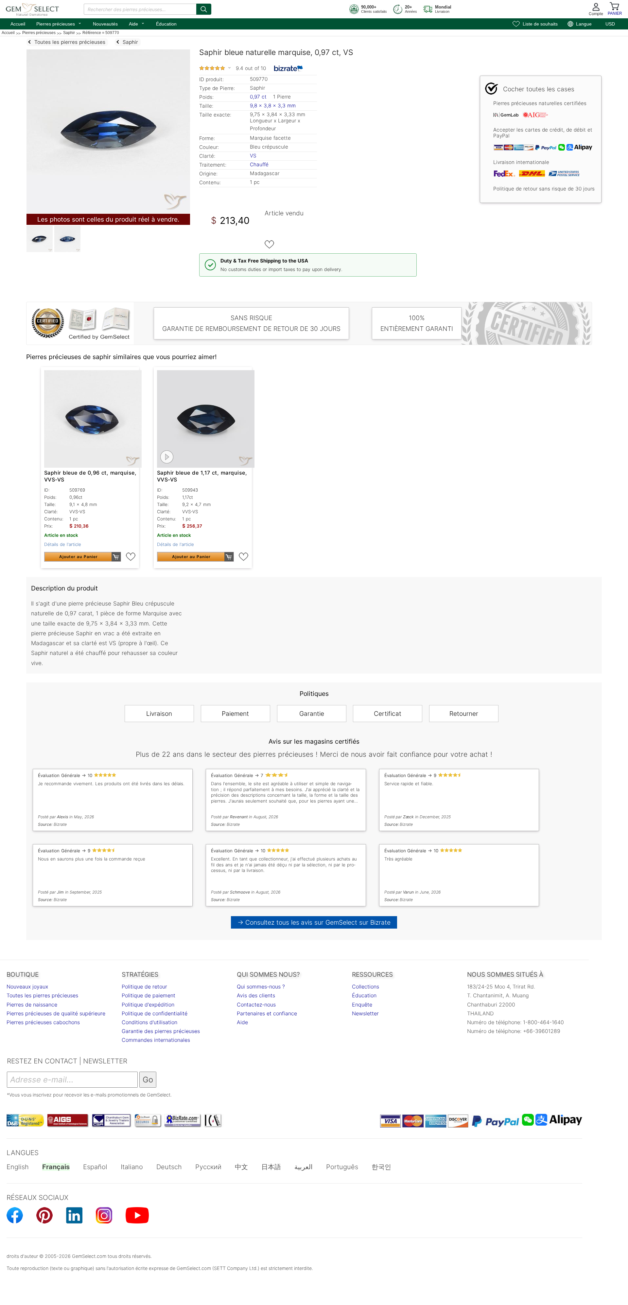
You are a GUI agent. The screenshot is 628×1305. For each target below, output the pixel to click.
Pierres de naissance (32, 1004)
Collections (365, 986)
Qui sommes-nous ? (261, 986)
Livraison (159, 713)
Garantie (311, 713)
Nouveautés (105, 24)
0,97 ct (259, 97)
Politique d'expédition (148, 1004)
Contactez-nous (256, 1004)
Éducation (166, 24)
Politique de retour (144, 986)
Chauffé (259, 164)
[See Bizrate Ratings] (288, 68)
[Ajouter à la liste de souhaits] (269, 244)
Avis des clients (256, 995)
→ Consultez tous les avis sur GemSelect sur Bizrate (314, 922)
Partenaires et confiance (267, 1013)
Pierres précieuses (59, 23)
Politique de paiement (148, 995)
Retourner (463, 713)
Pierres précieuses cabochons (43, 1022)
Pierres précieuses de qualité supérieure (56, 1013)
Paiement (235, 713)
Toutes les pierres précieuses (42, 995)
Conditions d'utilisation (149, 1022)
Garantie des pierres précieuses (161, 1031)
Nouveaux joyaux (27, 986)
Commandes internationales (156, 1040)
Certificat (387, 713)
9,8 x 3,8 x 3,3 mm (273, 105)
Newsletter (365, 1013)
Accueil (17, 24)
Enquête (362, 1004)
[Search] (203, 9)
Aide (137, 23)
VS (253, 156)
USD (610, 24)
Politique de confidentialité (154, 1013)
